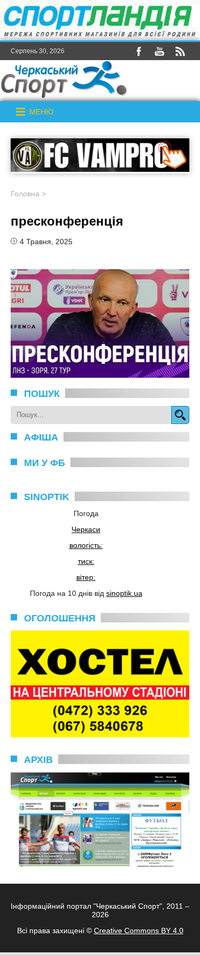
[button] (41, 111)
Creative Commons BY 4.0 (138, 930)
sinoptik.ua (124, 593)
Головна (25, 193)
